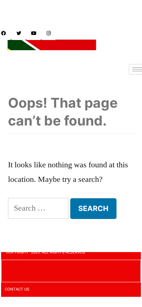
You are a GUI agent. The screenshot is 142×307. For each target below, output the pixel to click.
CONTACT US (17, 289)
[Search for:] (38, 208)
